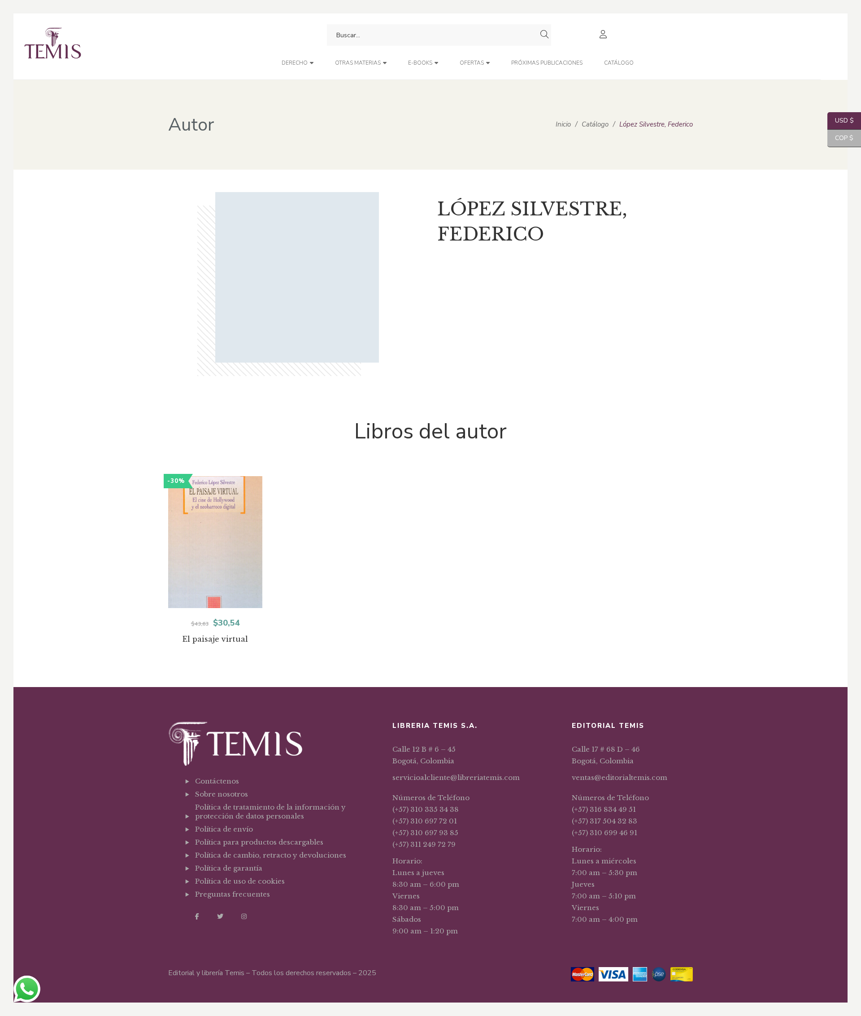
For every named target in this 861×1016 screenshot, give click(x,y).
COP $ (840, 138)
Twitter (220, 916)
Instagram (244, 916)
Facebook (197, 916)
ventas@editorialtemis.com (619, 777)
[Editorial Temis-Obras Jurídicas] (52, 46)
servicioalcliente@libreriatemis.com (456, 777)
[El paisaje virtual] (215, 542)
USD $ (840, 120)
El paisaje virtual (215, 639)
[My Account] (604, 35)
